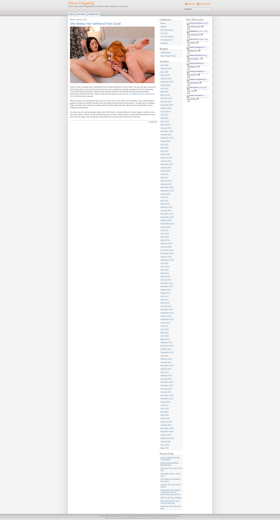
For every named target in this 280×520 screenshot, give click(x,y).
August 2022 (166, 141)
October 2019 (166, 220)
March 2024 (165, 95)
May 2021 (164, 178)
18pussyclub (166, 53)
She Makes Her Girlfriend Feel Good (95, 23)
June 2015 (165, 329)
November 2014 (167, 346)
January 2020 (166, 211)
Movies (163, 27)
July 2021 (164, 174)
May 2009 (164, 448)
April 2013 (165, 372)
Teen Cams (81, 14)
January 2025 (166, 79)
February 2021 (166, 181)
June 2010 (165, 409)
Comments (205, 4)
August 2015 (166, 323)
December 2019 (167, 214)
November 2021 (167, 164)
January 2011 (166, 392)
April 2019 (165, 237)
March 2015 (165, 339)
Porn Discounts (167, 30)
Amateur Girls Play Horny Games (171, 486)
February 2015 (166, 343)
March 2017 (165, 303)
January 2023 (166, 128)
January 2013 (166, 379)
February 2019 (166, 243)
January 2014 (166, 362)
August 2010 (166, 402)
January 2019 (166, 247)
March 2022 (165, 154)
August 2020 (166, 194)
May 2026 (164, 65)
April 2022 (165, 151)
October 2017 (166, 290)
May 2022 (164, 148)
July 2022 (164, 145)
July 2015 (164, 326)
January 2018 (166, 280)
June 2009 (165, 445)
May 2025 (164, 72)
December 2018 (167, 250)
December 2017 (167, 283)
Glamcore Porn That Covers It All (172, 469)
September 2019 (167, 224)
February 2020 (166, 207)
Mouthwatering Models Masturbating (170, 464)
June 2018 (165, 267)
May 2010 (164, 412)
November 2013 (167, 366)
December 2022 (167, 131)
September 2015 (167, 319)
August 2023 (166, 112)
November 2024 (167, 82)
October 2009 (166, 435)
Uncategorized (166, 40)
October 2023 (166, 108)
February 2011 (166, 389)
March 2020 (165, 204)
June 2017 (165, 296)
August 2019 (166, 227)
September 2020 (167, 191)
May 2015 (164, 333)
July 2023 (164, 115)
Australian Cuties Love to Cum (170, 475)
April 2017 (165, 300)
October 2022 (166, 135)
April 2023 (165, 122)
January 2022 (166, 161)
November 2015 (167, 313)
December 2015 (167, 309)
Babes (163, 23)
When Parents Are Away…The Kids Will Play (171, 502)
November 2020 (167, 187)
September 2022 (167, 138)
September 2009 (167, 438)
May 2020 (164, 201)
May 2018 (164, 270)
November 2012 (167, 385)
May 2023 (164, 118)
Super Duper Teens (168, 56)
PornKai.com (93, 14)
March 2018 (165, 276)
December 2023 (167, 105)
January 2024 (166, 102)
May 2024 (164, 92)
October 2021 (166, 168)
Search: (188, 9)
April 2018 (165, 273)
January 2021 (166, 184)
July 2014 (164, 356)
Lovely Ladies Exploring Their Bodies (170, 459)
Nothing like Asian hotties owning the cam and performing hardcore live (171, 492)
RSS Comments (169, 518)
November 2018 (167, 253)
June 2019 (165, 234)
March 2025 (165, 75)
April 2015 (165, 336)
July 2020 (164, 197)
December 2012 (167, 382)
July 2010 (164, 405)
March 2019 (165, 240)
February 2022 (166, 158)
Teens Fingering (81, 3)
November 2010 (167, 399)
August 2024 (166, 85)
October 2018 (166, 257)
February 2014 (166, 359)
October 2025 (166, 69)
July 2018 (164, 263)
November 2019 (167, 217)
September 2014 (167, 352)
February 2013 (166, 376)
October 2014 (166, 349)
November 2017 (167, 286)
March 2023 (165, 125)
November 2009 (167, 432)
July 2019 (164, 230)
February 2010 (166, 422)
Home (71, 14)
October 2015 (166, 316)
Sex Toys (164, 33)
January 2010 (166, 425)
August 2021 (166, 171)
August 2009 (166, 442)
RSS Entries (157, 518)
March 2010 (165, 418)
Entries (191, 4)
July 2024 (164, 88)
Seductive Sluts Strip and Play (170, 507)
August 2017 (166, 293)
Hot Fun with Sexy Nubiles (171, 498)
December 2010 (167, 395)
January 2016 (166, 306)
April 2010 (165, 415)
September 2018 (167, 260)
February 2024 (166, 98)
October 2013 (166, 369)
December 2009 (167, 428)
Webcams (164, 43)
